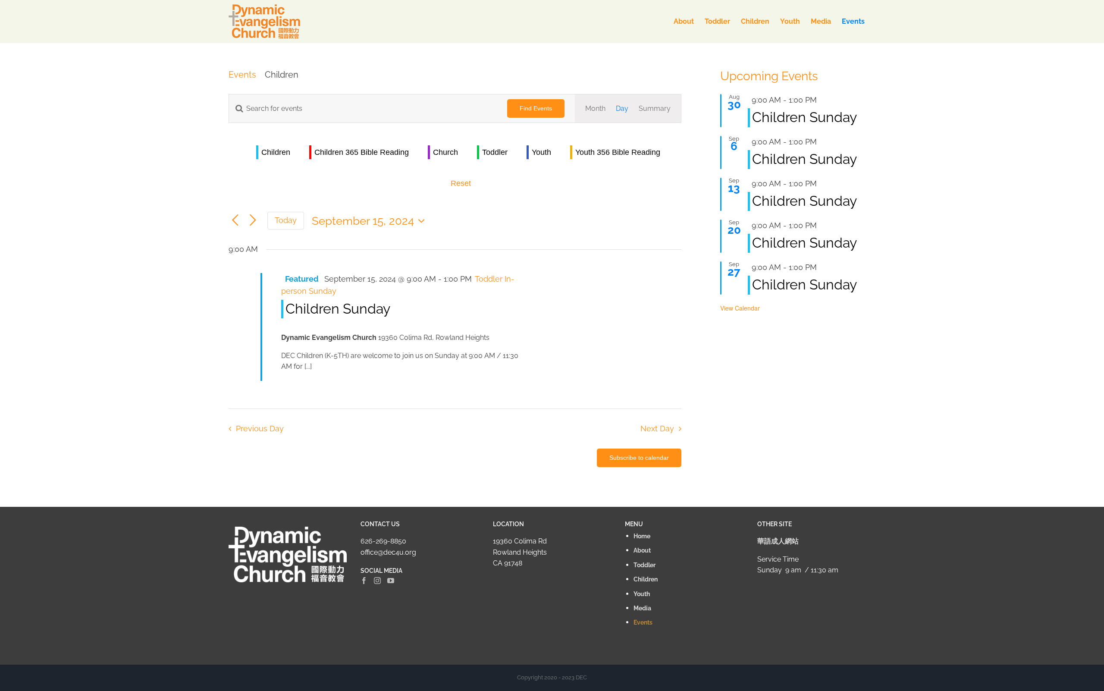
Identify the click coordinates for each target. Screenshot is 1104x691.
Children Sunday (337, 309)
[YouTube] (390, 580)
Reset (461, 183)
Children (275, 152)
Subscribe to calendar (639, 457)
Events (242, 74)
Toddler (495, 152)
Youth (541, 152)
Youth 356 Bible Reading (617, 152)
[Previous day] (235, 220)
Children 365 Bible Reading (361, 152)
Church (445, 152)
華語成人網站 (778, 541)
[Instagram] (377, 580)
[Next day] (253, 220)
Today (286, 220)
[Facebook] (364, 580)
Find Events (536, 108)
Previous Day (259, 428)
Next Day (657, 428)
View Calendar (740, 308)
